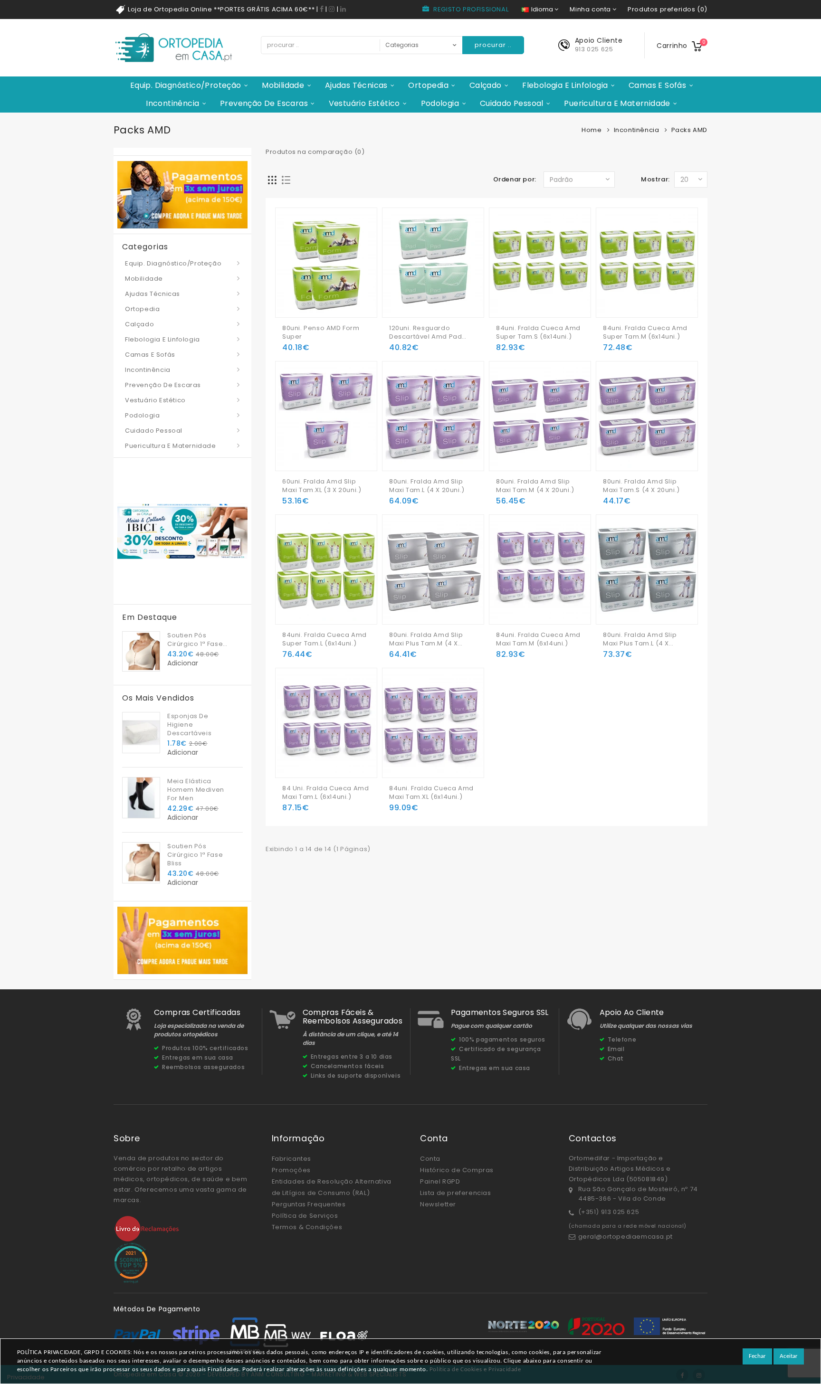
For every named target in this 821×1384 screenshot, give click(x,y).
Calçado (485, 85)
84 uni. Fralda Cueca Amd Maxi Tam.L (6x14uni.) (325, 792)
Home (591, 129)
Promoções (291, 1170)
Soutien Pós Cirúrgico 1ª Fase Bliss (195, 639)
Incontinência (172, 103)
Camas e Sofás (657, 85)
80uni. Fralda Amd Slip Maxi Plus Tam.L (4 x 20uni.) (640, 639)
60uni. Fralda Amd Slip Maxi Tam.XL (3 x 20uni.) (321, 485)
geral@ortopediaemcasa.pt (625, 1236)
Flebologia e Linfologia (565, 85)
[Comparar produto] (328, 295)
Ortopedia (428, 85)
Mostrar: (655, 179)
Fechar (757, 1356)
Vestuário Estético (364, 103)
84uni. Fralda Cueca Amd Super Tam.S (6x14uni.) (538, 332)
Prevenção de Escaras (264, 103)
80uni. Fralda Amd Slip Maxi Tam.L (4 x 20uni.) (427, 485)
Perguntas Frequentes (309, 1204)
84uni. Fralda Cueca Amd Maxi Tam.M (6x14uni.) (538, 639)
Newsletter (438, 1204)
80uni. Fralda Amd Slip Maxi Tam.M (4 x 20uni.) (535, 485)
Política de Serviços (305, 1215)
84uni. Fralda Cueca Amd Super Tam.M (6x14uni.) (645, 332)
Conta (430, 1158)
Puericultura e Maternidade (617, 103)
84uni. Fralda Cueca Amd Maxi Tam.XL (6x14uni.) (431, 792)
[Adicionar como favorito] (309, 295)
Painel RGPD (440, 1181)
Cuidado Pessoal (512, 103)
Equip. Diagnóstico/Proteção (185, 85)
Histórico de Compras (457, 1170)
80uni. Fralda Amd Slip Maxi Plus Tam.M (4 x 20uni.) (426, 639)
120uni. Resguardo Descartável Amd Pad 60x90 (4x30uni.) (425, 332)
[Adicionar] (290, 295)
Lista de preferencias (455, 1192)
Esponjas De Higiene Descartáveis (189, 724)
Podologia (440, 103)
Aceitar (789, 1356)
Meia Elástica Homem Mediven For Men (195, 790)
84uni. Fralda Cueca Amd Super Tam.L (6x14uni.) (324, 639)
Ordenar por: (514, 179)
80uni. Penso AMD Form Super (321, 332)
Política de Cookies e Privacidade (475, 1369)
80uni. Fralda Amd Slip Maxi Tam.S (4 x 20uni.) (641, 485)
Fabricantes (292, 1158)
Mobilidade (283, 85)
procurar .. (493, 44)
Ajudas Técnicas (356, 85)
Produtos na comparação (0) (315, 151)
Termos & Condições (307, 1227)
